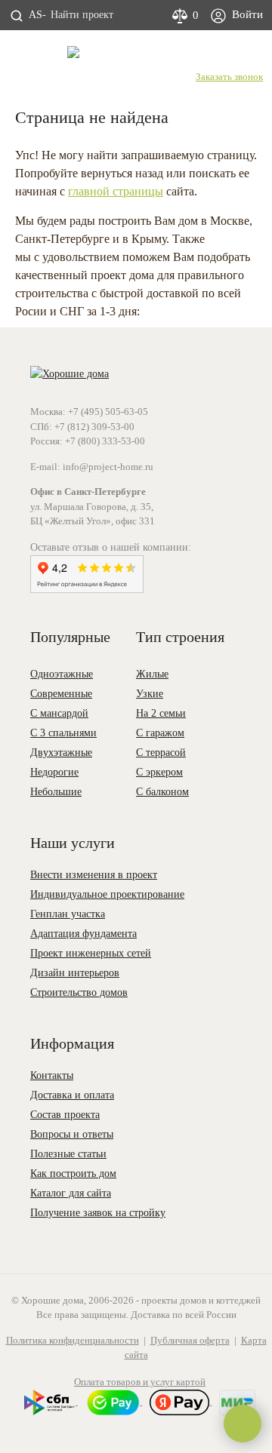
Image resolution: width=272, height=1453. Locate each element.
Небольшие (56, 791)
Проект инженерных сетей (90, 953)
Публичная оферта (190, 1340)
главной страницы (115, 191)
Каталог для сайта (70, 1193)
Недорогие (54, 772)
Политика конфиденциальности (72, 1340)
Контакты (51, 1075)
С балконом (162, 791)
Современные (61, 693)
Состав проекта (65, 1114)
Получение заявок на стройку (97, 1212)
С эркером (159, 772)
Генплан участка (67, 914)
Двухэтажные (61, 752)
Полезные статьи (68, 1154)
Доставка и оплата (72, 1095)
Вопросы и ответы (71, 1134)
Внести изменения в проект (93, 874)
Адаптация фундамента (83, 933)
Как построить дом (73, 1173)
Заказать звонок (229, 76)
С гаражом (160, 733)
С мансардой (59, 713)
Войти (246, 14)
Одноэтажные (61, 674)
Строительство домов (79, 992)
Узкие (149, 693)
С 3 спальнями (63, 733)
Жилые (152, 674)
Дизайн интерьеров (74, 972)
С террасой (161, 752)
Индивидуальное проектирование (107, 894)
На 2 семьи (161, 713)
